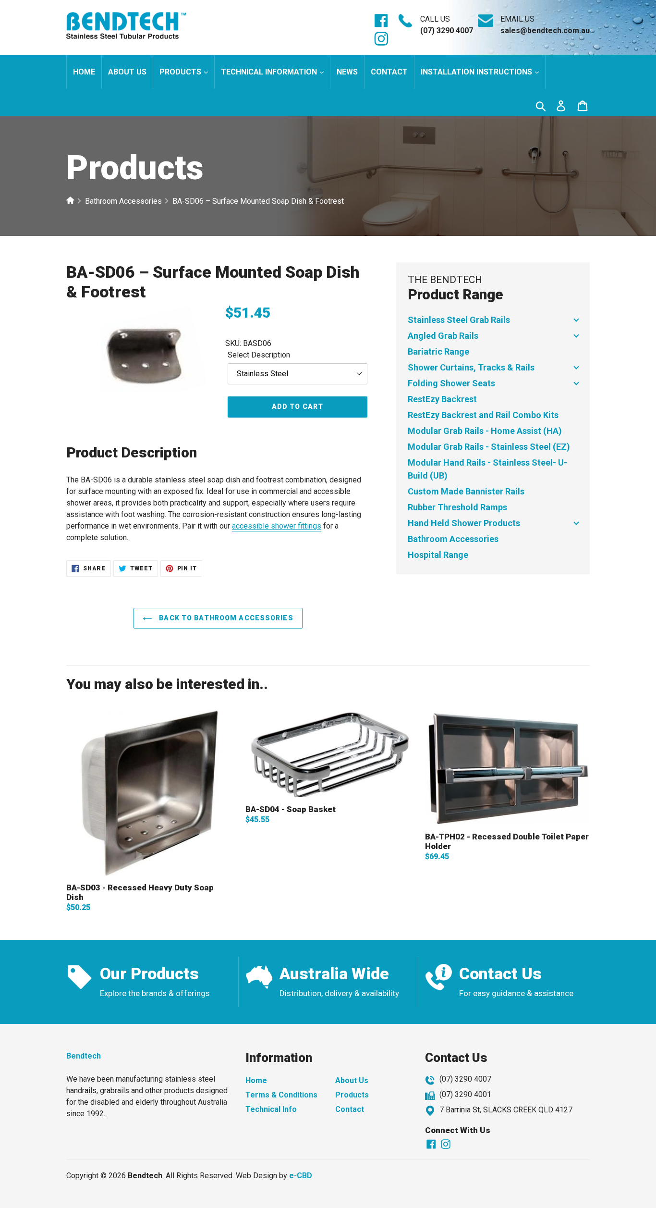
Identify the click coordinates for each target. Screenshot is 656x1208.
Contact (389, 71)
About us (127, 71)
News (347, 71)
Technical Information (270, 71)
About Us (351, 1080)
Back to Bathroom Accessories (225, 618)
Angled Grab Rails (443, 336)
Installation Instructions (477, 71)
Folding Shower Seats (451, 383)
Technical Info (271, 1109)
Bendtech (83, 1055)
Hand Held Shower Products (464, 523)
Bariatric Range (438, 351)
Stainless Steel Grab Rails (459, 320)
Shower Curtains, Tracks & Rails (471, 367)
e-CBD (300, 1175)
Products (181, 71)
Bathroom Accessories (123, 201)
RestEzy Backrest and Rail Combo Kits (483, 415)
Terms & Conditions (281, 1094)
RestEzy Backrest (442, 399)
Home (84, 71)
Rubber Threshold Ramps (457, 507)
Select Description (259, 354)
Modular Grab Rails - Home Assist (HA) (485, 431)
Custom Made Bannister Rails (466, 491)
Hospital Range (438, 555)
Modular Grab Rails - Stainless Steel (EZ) (489, 447)
